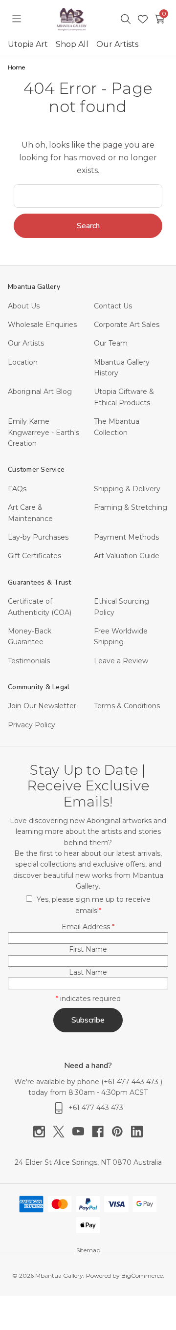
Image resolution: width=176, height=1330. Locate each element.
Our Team (111, 343)
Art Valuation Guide (126, 555)
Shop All (72, 44)
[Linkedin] (137, 1131)
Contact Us (113, 306)
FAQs (17, 488)
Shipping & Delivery (127, 488)
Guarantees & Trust (39, 582)
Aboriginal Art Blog (40, 391)
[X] (62, 1131)
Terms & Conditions (127, 705)
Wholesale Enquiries (42, 324)
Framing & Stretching (130, 507)
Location (23, 362)
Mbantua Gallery (34, 286)
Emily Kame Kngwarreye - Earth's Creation (43, 432)
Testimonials (29, 660)
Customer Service (36, 469)
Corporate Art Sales (126, 324)
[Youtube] (82, 1131)
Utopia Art (28, 44)
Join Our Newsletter (42, 705)
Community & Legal (38, 687)
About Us (24, 306)
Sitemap (88, 1250)
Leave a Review (121, 660)
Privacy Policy (31, 724)
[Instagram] (43, 1131)
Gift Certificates (34, 555)
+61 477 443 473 (132, 1081)
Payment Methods (126, 537)
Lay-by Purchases (38, 537)
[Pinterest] (121, 1131)
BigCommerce (142, 1275)
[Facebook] (101, 1131)
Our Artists (117, 44)
